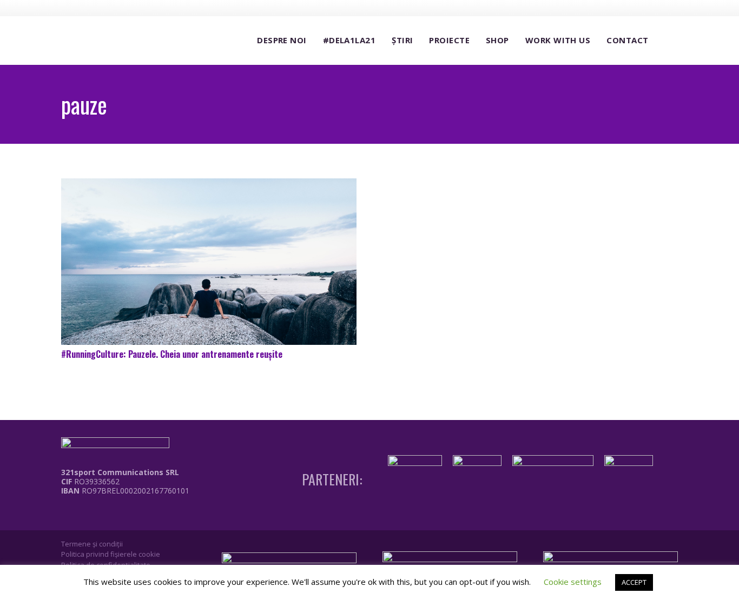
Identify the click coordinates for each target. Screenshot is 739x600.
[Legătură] (117, 515)
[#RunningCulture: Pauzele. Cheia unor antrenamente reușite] (209, 261)
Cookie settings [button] (573, 581)
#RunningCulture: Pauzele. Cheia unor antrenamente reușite (171, 354)
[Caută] (667, 41)
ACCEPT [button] (634, 582)
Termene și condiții (92, 544)
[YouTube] (650, 7)
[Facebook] (610, 7)
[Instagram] (630, 8)
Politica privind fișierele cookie (110, 554)
